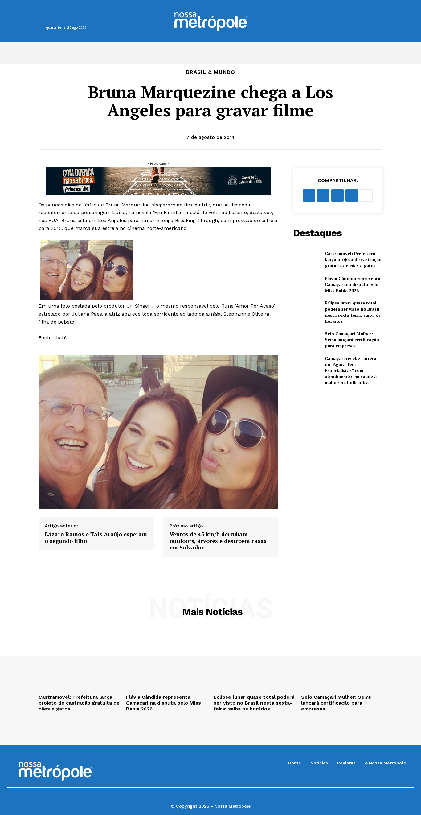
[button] (366, 21)
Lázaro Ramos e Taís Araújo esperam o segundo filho (96, 537)
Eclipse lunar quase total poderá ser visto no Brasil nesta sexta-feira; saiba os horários (353, 312)
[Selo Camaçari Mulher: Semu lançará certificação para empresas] (306, 339)
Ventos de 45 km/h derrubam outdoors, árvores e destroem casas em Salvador (218, 541)
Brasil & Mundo (210, 72)
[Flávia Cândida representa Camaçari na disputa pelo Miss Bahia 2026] (306, 284)
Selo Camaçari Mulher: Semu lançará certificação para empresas (352, 340)
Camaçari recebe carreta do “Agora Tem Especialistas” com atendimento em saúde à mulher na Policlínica (351, 370)
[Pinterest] (337, 195)
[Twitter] (323, 195)
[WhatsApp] (71, 17)
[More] (366, 195)
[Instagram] (59, 17)
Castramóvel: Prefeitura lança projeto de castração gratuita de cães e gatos (353, 259)
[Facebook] (47, 17)
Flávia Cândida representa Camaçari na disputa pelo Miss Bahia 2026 (352, 284)
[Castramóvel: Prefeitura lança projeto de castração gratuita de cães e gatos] (306, 259)
